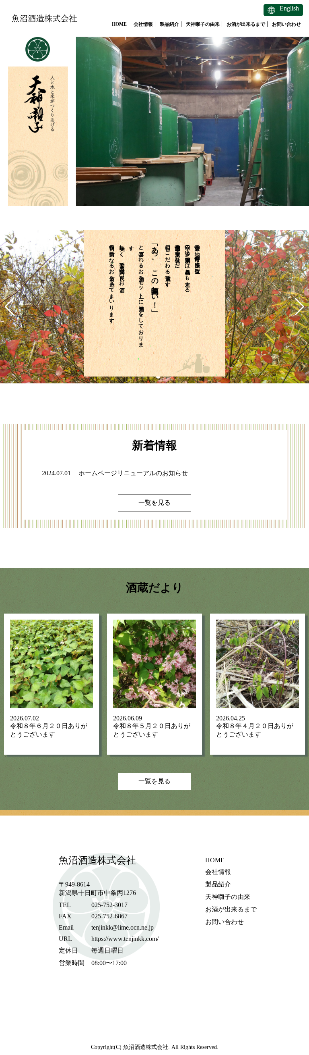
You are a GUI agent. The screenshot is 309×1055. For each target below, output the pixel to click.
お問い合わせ (286, 24)
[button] (9, 307)
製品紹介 (169, 24)
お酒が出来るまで (246, 24)
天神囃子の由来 (203, 24)
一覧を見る (154, 502)
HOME (119, 24)
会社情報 (143, 24)
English (289, 8)
